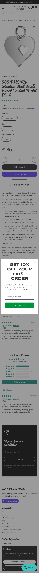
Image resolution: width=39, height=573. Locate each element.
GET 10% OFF (19, 305)
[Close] (35, 261)
